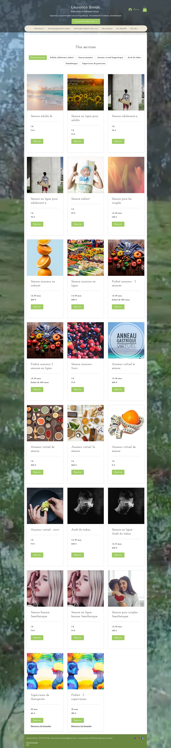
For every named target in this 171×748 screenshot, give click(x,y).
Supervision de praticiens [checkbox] (94, 64)
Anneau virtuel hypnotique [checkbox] (110, 58)
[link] (45, 116)
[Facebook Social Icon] (142, 738)
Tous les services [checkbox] (37, 58)
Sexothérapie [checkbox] (72, 64)
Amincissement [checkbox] (85, 58)
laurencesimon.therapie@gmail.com (63, 738)
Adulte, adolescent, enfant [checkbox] (62, 58)
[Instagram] (138, 738)
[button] (145, 9)
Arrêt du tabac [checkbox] (134, 58)
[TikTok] (135, 738)
